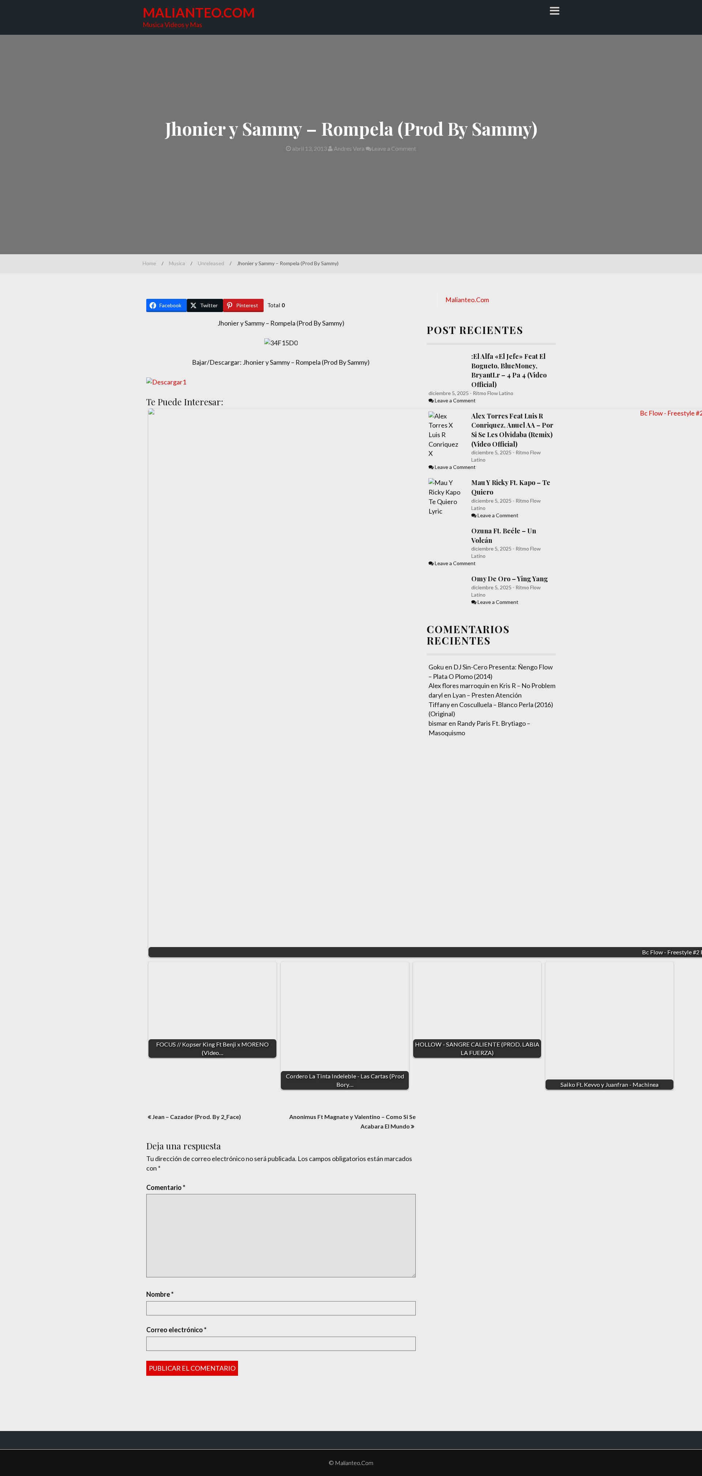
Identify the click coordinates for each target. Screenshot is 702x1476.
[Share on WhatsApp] (6, 449)
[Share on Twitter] (6, 391)
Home (149, 263)
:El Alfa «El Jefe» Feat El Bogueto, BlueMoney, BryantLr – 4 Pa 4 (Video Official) (509, 370)
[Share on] (6, 464)
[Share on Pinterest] (6, 405)
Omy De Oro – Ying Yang (509, 578)
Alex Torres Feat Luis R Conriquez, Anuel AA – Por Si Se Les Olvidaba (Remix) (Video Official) (512, 430)
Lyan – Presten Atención (487, 695)
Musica (177, 263)
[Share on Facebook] (6, 376)
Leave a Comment (393, 148)
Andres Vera (349, 148)
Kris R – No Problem (527, 685)
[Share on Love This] (6, 435)
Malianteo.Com (199, 12)
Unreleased (211, 263)
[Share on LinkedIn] (6, 420)
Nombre (160, 1294)
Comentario (165, 1187)
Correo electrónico (176, 1330)
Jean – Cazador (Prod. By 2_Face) (196, 1116)
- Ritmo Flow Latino (491, 393)
